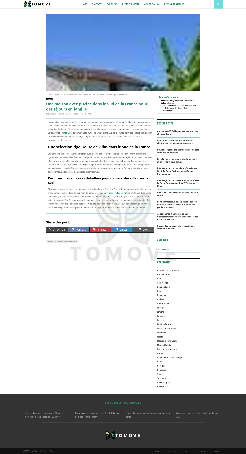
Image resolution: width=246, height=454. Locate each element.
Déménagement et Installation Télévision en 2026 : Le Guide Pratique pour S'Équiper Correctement (178, 171)
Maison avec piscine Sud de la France (62, 241)
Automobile (162, 283)
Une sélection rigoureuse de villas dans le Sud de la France (177, 101)
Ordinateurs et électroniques (170, 357)
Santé (159, 362)
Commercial (163, 303)
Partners (112, 4)
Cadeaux (161, 299)
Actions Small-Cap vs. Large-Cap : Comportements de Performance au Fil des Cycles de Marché (177, 217)
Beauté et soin (163, 287)
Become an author (174, 4)
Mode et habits (164, 345)
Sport (159, 374)
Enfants (160, 312)
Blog (159, 291)
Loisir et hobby (164, 324)
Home (84, 4)
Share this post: (170, 111)
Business (161, 295)
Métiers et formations (167, 341)
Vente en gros (163, 382)
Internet (160, 320)
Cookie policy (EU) (169, 451)
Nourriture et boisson (167, 349)
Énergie (160, 308)
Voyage (49, 99)
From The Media (130, 4)
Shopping (161, 370)
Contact (97, 4)
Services (161, 366)
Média (160, 337)
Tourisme (161, 378)
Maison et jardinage (166, 328)
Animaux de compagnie (168, 270)
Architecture (163, 274)
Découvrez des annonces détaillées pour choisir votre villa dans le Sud (180, 107)
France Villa (66, 133)
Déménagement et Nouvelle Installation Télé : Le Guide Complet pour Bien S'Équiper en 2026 (178, 183)
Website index (205, 451)
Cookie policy (151, 4)
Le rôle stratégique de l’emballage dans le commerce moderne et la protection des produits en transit (177, 204)
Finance (161, 316)
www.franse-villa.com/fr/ (115, 193)
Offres (160, 353)
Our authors (183, 451)
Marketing (162, 333)
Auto (159, 278)
